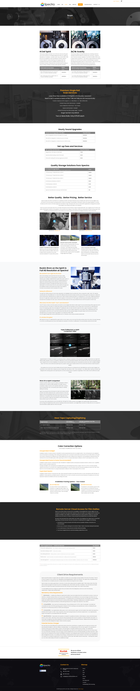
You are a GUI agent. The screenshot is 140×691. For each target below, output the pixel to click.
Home (58, 4)
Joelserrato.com (88, 230)
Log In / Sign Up (116, 1)
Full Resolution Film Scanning (89, 684)
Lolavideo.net (57, 230)
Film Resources (88, 4)
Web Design (80, 689)
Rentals (74, 4)
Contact (95, 4)
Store (80, 4)
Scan (66, 4)
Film (70, 4)
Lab (62, 4)
